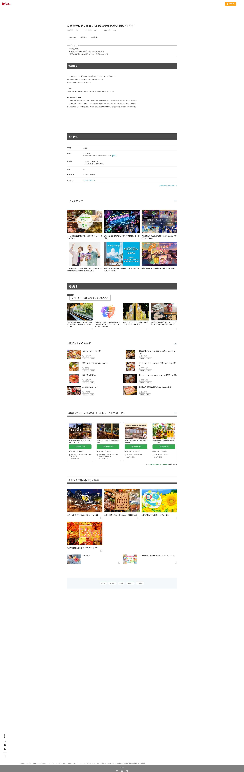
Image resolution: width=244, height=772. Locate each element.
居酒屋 (140, 583)
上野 (103, 583)
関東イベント (45, 763)
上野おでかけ (71, 763)
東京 (121, 583)
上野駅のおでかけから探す (92, 763)
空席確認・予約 (80, 446)
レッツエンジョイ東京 (25, 763)
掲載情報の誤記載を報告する (168, 185)
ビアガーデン (164, 464)
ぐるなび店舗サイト (89, 180)
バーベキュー (154, 464)
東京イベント (62, 763)
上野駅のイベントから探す (108, 763)
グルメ (131, 583)
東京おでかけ (53, 763)
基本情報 (73, 136)
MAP (114, 155)
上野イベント (80, 763)
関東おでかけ (36, 763)
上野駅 (113, 583)
